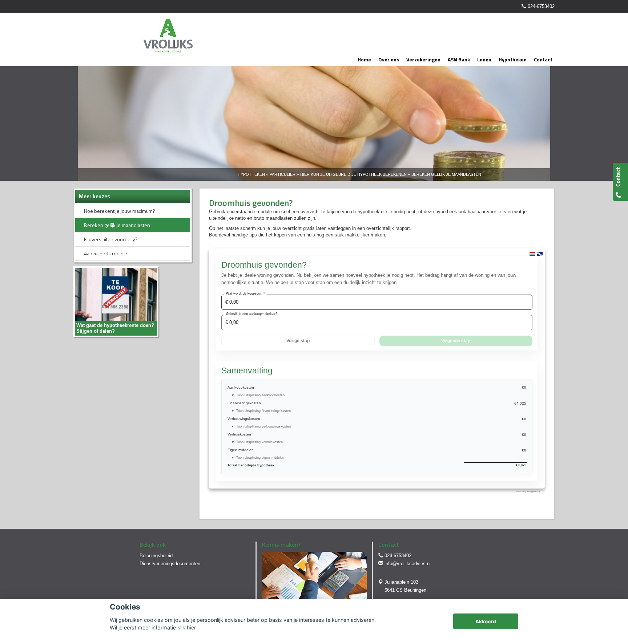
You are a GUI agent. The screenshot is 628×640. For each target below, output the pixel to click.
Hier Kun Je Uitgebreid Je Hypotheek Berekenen (353, 174)
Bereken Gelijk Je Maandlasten (446, 174)
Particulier (282, 174)
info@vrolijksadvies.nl (408, 563)
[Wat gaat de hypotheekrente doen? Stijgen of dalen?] (116, 301)
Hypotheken (251, 174)
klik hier (186, 627)
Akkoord (485, 621)
